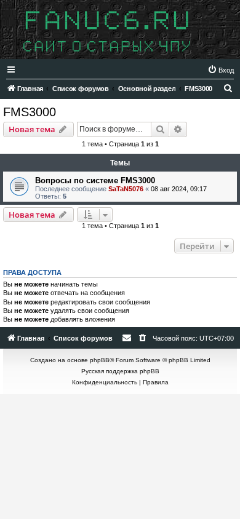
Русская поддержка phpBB (120, 371)
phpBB (100, 360)
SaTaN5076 (125, 188)
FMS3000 (29, 112)
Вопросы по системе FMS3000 (95, 180)
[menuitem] (220, 70)
